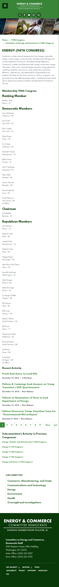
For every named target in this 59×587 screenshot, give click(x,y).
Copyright (31, 571)
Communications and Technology (26, 485)
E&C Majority (11, 567)
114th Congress (18, 40)
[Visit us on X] (20, 15)
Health (11, 498)
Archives (26, 567)
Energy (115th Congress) (12, 457)
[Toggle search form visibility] (38, 15)
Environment (14, 493)
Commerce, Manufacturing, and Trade (29, 480)
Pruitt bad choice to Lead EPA (19, 374)
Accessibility (11, 571)
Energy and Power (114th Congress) (17, 462)
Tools (37, 567)
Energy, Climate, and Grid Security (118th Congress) (24, 442)
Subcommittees (14, 475)
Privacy (22, 571)
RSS (7, 574)
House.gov (42, 571)
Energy (11, 489)
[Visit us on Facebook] (24, 15)
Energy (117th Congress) (12, 447)
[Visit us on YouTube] (29, 15)
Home (5, 40)
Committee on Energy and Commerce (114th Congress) (29, 43)
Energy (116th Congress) (12, 452)
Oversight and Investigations (24, 502)
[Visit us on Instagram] (33, 15)
